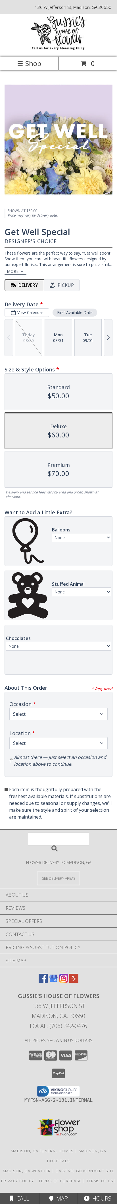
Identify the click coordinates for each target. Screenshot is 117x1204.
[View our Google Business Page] (53, 981)
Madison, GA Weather (27, 1170)
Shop (33, 63)
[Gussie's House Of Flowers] (58, 48)
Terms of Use (101, 1180)
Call (21, 1198)
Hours (100, 1198)
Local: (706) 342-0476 (58, 1026)
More (12, 271)
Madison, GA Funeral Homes (42, 1150)
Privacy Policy (17, 1180)
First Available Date (75, 312)
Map (60, 1198)
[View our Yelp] (73, 981)
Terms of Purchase (60, 1180)
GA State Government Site (84, 1170)
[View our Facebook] (43, 981)
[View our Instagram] (63, 981)
